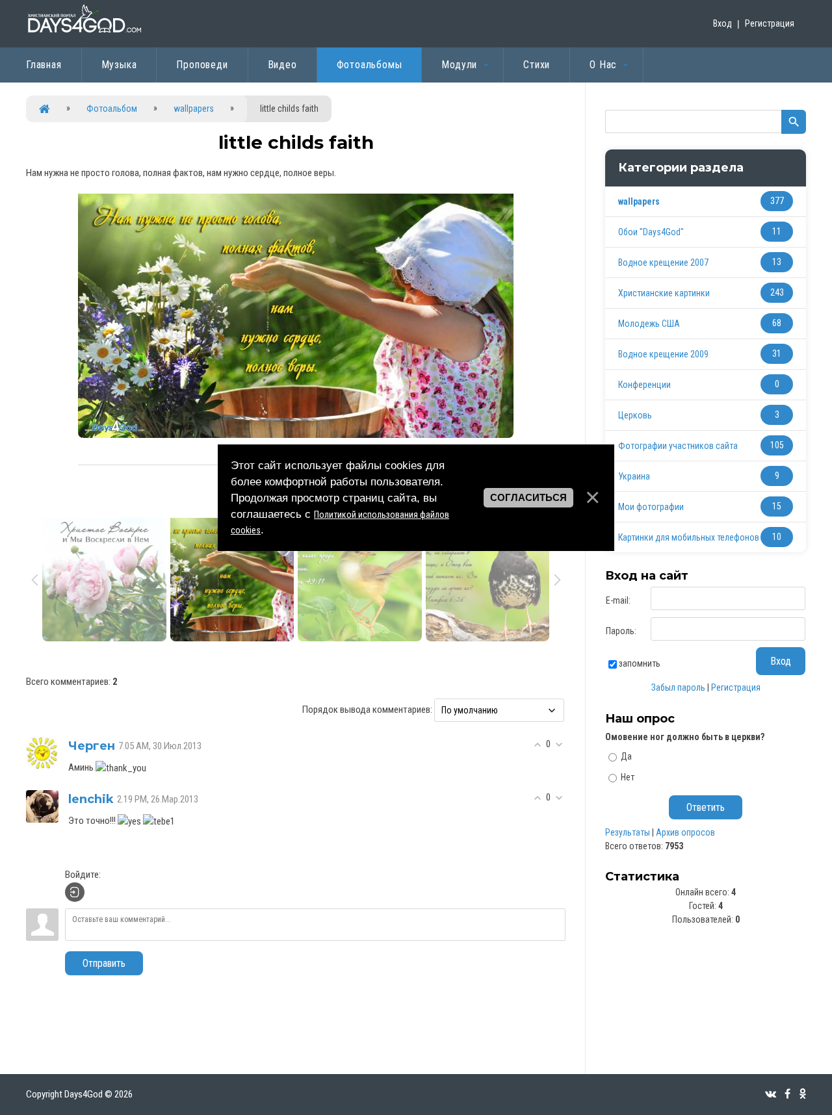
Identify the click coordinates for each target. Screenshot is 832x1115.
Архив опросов (685, 832)
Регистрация (769, 23)
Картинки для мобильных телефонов (688, 537)
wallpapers (194, 108)
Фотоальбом (111, 108)
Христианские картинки (664, 293)
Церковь (635, 415)
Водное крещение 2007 (663, 262)
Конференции (644, 384)
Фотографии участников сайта (678, 446)
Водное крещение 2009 (663, 354)
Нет (627, 777)
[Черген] (42, 752)
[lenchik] (42, 806)
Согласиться (528, 498)
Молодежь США (649, 323)
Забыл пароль (678, 687)
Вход (722, 23)
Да (626, 756)
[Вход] (74, 892)
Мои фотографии (651, 507)
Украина (634, 476)
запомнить (639, 663)
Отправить (104, 963)
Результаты (627, 832)
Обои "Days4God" (651, 232)
